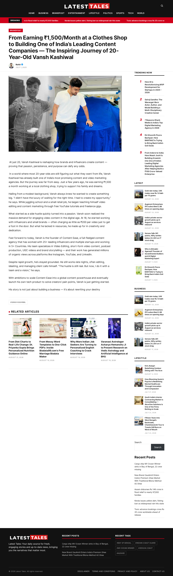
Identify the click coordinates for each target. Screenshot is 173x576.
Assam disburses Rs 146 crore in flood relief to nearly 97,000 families (148, 492)
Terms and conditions (103, 571)
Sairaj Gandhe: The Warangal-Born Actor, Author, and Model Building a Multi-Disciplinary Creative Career (153, 106)
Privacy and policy (127, 571)
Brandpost (58, 13)
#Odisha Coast (145, 548)
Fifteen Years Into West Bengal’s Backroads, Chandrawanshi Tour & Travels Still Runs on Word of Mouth (154, 424)
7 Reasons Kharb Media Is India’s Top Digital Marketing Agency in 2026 (154, 124)
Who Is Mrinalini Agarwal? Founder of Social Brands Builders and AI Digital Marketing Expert (154, 254)
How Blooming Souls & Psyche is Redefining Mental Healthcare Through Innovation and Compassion (154, 384)
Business (43, 13)
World (140, 13)
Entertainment (76, 13)
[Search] (161, 5)
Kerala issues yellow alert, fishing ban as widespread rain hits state (72, 20)
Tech (130, 13)
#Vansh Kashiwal (18, 302)
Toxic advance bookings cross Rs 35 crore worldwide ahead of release (135, 20)
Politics (107, 13)
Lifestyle (94, 13)
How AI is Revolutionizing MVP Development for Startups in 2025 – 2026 (154, 87)
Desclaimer (83, 571)
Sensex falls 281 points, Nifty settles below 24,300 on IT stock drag (153, 237)
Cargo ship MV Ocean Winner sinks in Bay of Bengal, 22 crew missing (148, 467)
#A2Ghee (121, 553)
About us (145, 571)
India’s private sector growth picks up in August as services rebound (153, 221)
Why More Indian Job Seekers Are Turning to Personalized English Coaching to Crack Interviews (83, 347)
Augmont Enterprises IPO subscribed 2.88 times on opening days (154, 206)
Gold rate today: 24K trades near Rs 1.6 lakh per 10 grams (154, 193)
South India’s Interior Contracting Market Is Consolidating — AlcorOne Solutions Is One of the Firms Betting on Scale (154, 403)
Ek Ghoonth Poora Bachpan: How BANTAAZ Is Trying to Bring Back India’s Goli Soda (154, 140)
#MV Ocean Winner (125, 548)
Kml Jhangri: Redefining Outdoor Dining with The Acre (153, 368)
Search (138, 442)
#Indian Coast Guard (145, 543)
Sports (120, 13)
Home (32, 13)
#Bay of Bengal (124, 543)
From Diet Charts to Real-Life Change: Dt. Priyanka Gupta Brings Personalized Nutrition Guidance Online (21, 347)
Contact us (158, 571)
